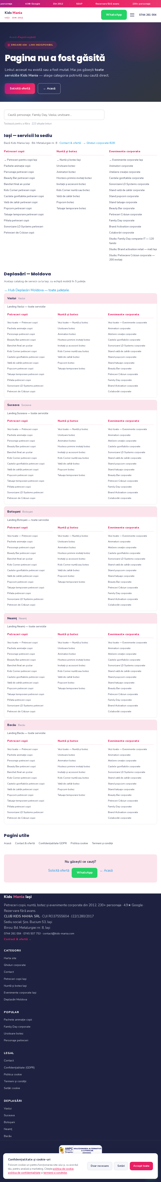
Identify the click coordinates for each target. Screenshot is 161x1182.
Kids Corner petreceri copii (20, 190)
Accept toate (141, 1166)
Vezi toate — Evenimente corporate (127, 322)
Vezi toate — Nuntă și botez (73, 322)
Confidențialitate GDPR (53, 843)
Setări (121, 1166)
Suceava (19, 405)
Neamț (17, 618)
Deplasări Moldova (15, 999)
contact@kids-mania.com (58, 933)
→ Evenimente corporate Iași (126, 160)
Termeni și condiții (102, 843)
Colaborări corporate (121, 232)
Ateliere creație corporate (124, 172)
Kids (14, 15)
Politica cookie (79, 843)
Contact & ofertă (70, 143)
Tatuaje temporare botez (71, 208)
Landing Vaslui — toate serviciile (26, 306)
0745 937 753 (32, 933)
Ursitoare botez (66, 166)
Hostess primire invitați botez (74, 178)
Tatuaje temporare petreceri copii (24, 214)
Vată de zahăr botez (68, 196)
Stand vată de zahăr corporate (127, 190)
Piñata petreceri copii (16, 220)
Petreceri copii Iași (15, 979)
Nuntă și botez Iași (15, 986)
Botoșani (20, 512)
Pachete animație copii (17, 166)
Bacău (16, 725)
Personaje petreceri (16, 1040)
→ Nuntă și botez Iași (69, 160)
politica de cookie (63, 1169)
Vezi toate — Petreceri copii (22, 322)
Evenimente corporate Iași (20, 992)
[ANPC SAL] (80, 1150)
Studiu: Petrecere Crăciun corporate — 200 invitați (132, 257)
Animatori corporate (121, 166)
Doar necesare (100, 1166)
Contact (9, 972)
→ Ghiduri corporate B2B (99, 143)
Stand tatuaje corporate (123, 202)
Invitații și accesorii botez (71, 184)
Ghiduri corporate (15, 965)
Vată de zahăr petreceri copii (21, 202)
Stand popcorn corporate (124, 196)
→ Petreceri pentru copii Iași (20, 160)
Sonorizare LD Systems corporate (129, 184)
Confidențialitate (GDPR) (19, 1067)
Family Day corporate (121, 220)
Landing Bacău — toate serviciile (26, 733)
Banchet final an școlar (17, 184)
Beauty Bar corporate (122, 208)
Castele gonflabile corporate (126, 178)
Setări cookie (12, 1088)
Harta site (10, 958)
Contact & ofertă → (17, 939)
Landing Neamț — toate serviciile (26, 626)
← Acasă (49, 88)
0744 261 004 (147, 15)
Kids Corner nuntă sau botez (73, 190)
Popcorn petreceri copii (18, 208)
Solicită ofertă (20, 88)
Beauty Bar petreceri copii (19, 178)
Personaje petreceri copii (19, 172)
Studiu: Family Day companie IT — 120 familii (131, 241)
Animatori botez (66, 172)
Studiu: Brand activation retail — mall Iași (133, 249)
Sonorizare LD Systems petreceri (23, 226)
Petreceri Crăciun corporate (125, 214)
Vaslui (16, 298)
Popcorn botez (65, 202)
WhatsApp (114, 15)
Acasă (12, 37)
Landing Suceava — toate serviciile (27, 413)
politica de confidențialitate (24, 1173)
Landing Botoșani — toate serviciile (28, 520)
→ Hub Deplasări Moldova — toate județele (36, 290)
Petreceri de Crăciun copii (19, 232)
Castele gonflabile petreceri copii (24, 196)
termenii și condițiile (55, 1173)
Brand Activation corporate (125, 226)
